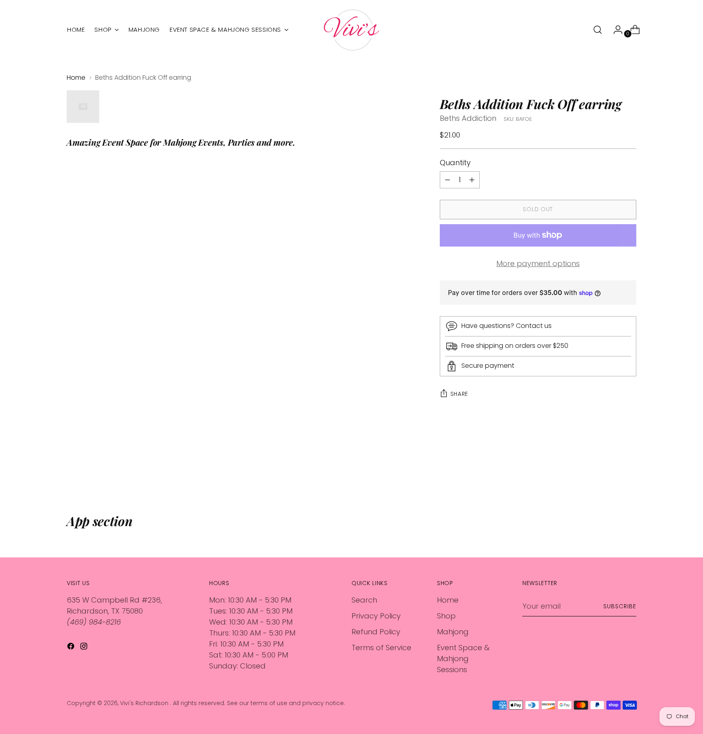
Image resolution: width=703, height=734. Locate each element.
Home (76, 77)
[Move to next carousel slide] (629, 469)
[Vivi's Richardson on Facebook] (71, 647)
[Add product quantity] (447, 180)
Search (364, 600)
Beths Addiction (468, 118)
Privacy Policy (376, 616)
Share (459, 394)
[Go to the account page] (615, 30)
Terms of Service (381, 647)
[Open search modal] (597, 30)
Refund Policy (376, 632)
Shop (446, 616)
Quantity (455, 162)
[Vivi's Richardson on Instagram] (85, 647)
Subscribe (619, 606)
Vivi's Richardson (145, 703)
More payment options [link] (538, 263)
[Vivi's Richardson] (351, 30)
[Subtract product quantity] (472, 180)
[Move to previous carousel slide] (611, 470)
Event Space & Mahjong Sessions (463, 658)
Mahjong (453, 632)
